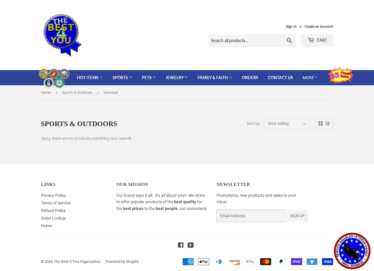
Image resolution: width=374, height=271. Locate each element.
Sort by (253, 123)
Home (46, 92)
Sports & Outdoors (77, 92)
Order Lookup (53, 218)
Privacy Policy (53, 195)
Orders (250, 77)
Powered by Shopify (122, 261)
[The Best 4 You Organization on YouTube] (191, 246)
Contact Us (280, 77)
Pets (147, 77)
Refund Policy (53, 210)
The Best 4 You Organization (77, 261)
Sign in (291, 27)
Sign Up (297, 216)
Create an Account (318, 27)
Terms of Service (55, 203)
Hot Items (88, 77)
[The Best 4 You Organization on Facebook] (181, 246)
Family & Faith (213, 77)
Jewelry (175, 77)
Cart (321, 40)
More (308, 77)
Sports (120, 77)
